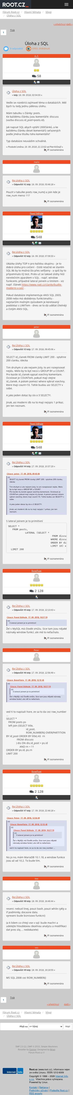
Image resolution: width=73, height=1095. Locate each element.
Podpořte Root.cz (59, 1090)
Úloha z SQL (19, 91)
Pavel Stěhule (36, 213)
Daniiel (32, 1049)
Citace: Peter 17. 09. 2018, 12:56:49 (23, 818)
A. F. (37, 55)
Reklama (43, 1087)
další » (69, 24)
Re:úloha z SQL (21, 180)
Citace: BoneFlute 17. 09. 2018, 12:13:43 (25, 680)
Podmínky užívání (38, 1090)
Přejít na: (24, 1026)
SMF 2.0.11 (20, 1046)
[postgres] (36, 243)
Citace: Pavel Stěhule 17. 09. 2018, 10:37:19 (27, 617)
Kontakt (33, 1087)
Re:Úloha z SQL (21, 345)
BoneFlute (36, 570)
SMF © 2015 (34, 1046)
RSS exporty (35, 1093)
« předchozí (60, 24)
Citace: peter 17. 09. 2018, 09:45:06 (23, 474)
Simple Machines (49, 1046)
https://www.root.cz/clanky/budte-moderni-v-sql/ (34, 286)
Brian (52, 1049)
